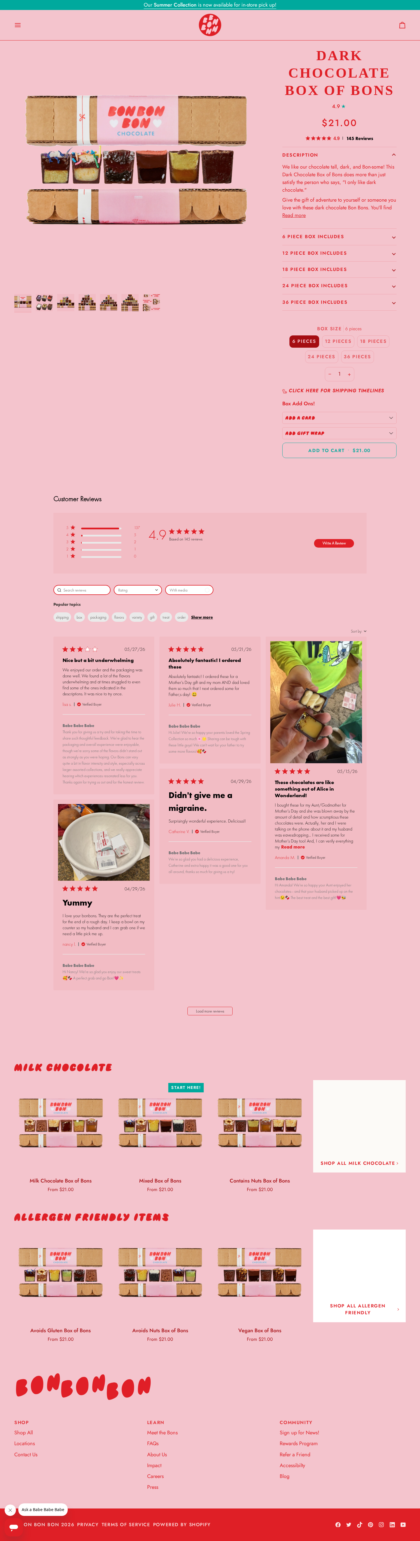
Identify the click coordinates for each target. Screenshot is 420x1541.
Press (152, 1487)
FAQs (153, 1443)
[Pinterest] (370, 1524)
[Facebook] (338, 1524)
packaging (98, 617)
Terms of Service (126, 1524)
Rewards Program (299, 1443)
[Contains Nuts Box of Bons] (259, 1126)
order (181, 617)
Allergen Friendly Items (91, 1217)
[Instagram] (381, 1524)
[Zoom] (136, 169)
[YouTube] (403, 1524)
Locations (24, 1443)
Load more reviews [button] (210, 1011)
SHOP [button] (21, 1422)
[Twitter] (348, 1524)
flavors (119, 617)
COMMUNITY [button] (296, 1422)
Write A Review (334, 543)
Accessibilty (292, 1465)
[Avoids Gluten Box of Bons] (60, 1276)
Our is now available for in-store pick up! (210, 5)
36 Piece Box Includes (314, 302)
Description (300, 155)
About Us (157, 1454)
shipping (62, 617)
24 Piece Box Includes (315, 285)
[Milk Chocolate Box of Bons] (60, 1126)
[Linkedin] (392, 1524)
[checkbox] (189, 590)
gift (152, 617)
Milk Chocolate (63, 1067)
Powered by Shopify (182, 1524)
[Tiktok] (359, 1524)
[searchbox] (82, 590)
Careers (155, 1476)
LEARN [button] (156, 1422)
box (79, 617)
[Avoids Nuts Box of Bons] (160, 1276)
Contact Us (25, 1454)
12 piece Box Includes (314, 253)
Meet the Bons (162, 1432)
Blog (284, 1476)
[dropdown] (138, 590)
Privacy (88, 1524)
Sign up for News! (299, 1432)
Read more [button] (293, 847)
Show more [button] (202, 617)
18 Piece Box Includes (314, 269)
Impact (154, 1465)
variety (137, 617)
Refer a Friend (295, 1454)
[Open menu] (22, 25)
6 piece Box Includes (313, 236)
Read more (294, 215)
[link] (103, 557)
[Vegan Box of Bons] (259, 1276)
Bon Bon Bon (39, 1524)
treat (166, 617)
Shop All (23, 1432)
